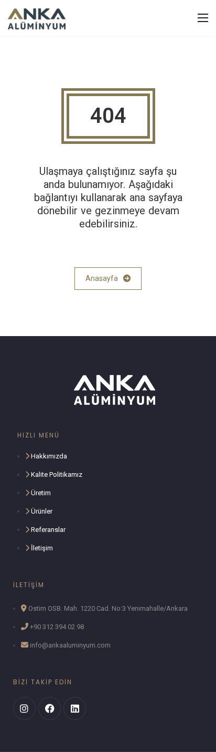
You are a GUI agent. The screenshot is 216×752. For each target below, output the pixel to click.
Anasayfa (101, 278)
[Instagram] (24, 708)
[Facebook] (49, 708)
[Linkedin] (74, 708)
